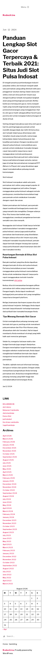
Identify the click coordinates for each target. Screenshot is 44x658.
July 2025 (7, 463)
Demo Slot (7, 416)
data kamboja (8, 413)
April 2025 (7, 472)
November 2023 (9, 523)
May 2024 (7, 505)
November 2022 (9, 560)
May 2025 (7, 469)
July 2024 (7, 499)
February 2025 (9, 478)
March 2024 (8, 511)
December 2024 (9, 484)
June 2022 (7, 575)
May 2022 (7, 578)
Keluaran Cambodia (11, 410)
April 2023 (7, 544)
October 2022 (9, 563)
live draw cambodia (11, 422)
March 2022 (8, 584)
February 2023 (9, 550)
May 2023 (7, 541)
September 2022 (10, 566)
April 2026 (7, 436)
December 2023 (9, 520)
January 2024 (8, 517)
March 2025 (8, 475)
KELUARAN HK (8, 404)
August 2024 (8, 496)
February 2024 (9, 514)
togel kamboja (9, 425)
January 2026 (8, 445)
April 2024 (7, 508)
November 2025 (9, 451)
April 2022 (7, 581)
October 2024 (9, 490)
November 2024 (9, 487)
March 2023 (8, 547)
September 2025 (10, 457)
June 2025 (7, 466)
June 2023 (7, 538)
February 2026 (9, 442)
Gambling (13, 644)
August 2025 (8, 460)
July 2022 (7, 572)
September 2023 (10, 529)
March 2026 (8, 439)
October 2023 (9, 526)
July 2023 (7, 535)
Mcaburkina (9, 15)
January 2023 (8, 554)
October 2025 (8, 454)
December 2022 (9, 557)
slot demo (7, 407)
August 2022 (8, 569)
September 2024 (10, 493)
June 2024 (7, 502)
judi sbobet (7, 419)
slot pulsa (18, 280)
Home (5, 644)
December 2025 (9, 448)
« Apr (5, 629)
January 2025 (8, 481)
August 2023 (8, 532)
